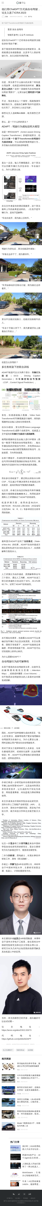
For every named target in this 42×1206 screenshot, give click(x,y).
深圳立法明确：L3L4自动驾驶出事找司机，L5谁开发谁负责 (28, 1102)
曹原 (18, 1081)
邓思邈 (19, 1093)
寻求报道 (25, 1198)
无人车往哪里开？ (8, 1050)
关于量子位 (10, 1198)
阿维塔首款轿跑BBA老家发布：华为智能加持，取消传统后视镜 (28, 1114)
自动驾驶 (30, 1050)
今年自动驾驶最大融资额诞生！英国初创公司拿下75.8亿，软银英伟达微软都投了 (28, 1078)
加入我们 (17, 1198)
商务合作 (33, 1198)
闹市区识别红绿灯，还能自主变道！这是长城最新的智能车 (28, 1090)
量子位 (30, 16)
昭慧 (18, 1069)
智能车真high (20, 1050)
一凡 (18, 1117)
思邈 (6, 16)
